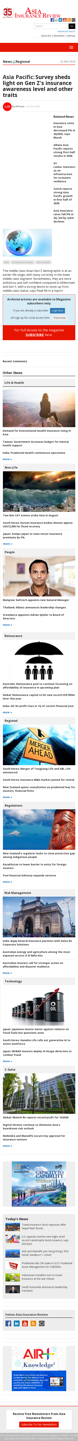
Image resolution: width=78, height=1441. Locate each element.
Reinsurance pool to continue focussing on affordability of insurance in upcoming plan (37, 685)
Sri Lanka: (58, 165)
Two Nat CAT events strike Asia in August (30, 515)
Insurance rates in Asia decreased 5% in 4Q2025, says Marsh (64, 130)
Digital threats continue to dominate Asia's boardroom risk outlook (31, 1126)
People (10, 552)
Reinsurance (13, 636)
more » (7, 459)
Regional (23, 61)
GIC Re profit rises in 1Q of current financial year (38, 706)
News (7, 61)
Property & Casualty (22, 262)
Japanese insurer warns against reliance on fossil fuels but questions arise (36, 1030)
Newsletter (59, 35)
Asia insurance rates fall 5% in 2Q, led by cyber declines (64, 216)
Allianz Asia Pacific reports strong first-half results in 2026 (64, 150)
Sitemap (71, 35)
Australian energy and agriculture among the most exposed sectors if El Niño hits (36, 953)
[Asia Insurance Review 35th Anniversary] (39, 12)
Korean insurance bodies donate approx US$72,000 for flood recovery (38, 524)
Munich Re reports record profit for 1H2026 (35, 1117)
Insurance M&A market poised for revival (38, 779)
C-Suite (10, 1070)
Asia (6, 262)
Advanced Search (66, 31)
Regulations (13, 805)
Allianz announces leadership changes (34, 607)
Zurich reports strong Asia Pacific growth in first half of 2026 (63, 196)
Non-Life (11, 467)
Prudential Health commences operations (34, 452)
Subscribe (46, 35)
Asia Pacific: (19, 77)
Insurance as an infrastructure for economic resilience (65, 174)
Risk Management (18, 893)
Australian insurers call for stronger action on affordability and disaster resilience (33, 964)
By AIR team (18, 106)
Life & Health (43, 262)
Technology (13, 981)
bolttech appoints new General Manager (36, 600)
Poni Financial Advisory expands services (29, 875)
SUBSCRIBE (35, 335)
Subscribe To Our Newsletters (39, 1424)
